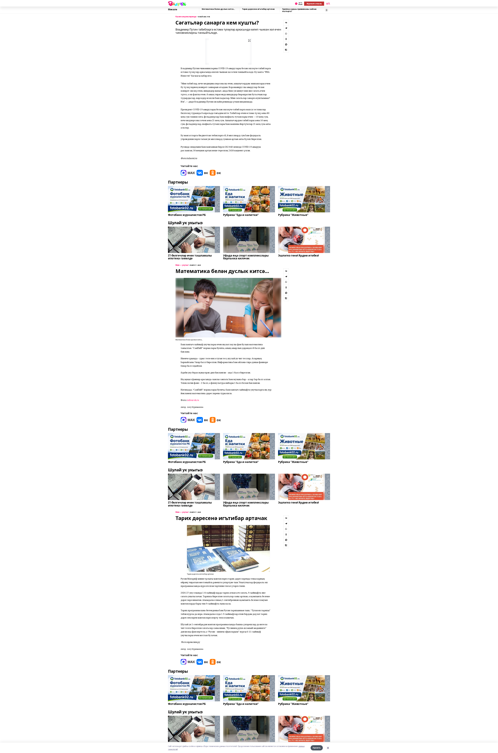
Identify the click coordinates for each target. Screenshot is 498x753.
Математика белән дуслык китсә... (218, 9)
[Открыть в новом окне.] (188, 173)
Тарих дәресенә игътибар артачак (258, 9)
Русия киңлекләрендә (185, 17)
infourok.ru (193, 400)
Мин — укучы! (181, 265)
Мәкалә (172, 9)
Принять (317, 748)
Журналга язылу (314, 3)
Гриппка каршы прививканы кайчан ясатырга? (299, 10)
